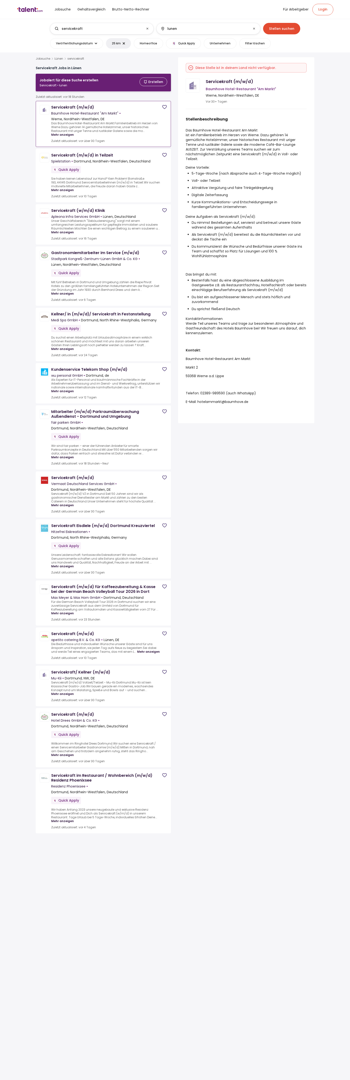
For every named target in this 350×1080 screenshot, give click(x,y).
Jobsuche (43, 58)
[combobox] (101, 28)
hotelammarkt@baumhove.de (222, 401)
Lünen (59, 58)
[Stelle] (98, 28)
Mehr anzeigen (62, 135)
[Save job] (164, 107)
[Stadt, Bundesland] (204, 28)
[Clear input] (147, 28)
